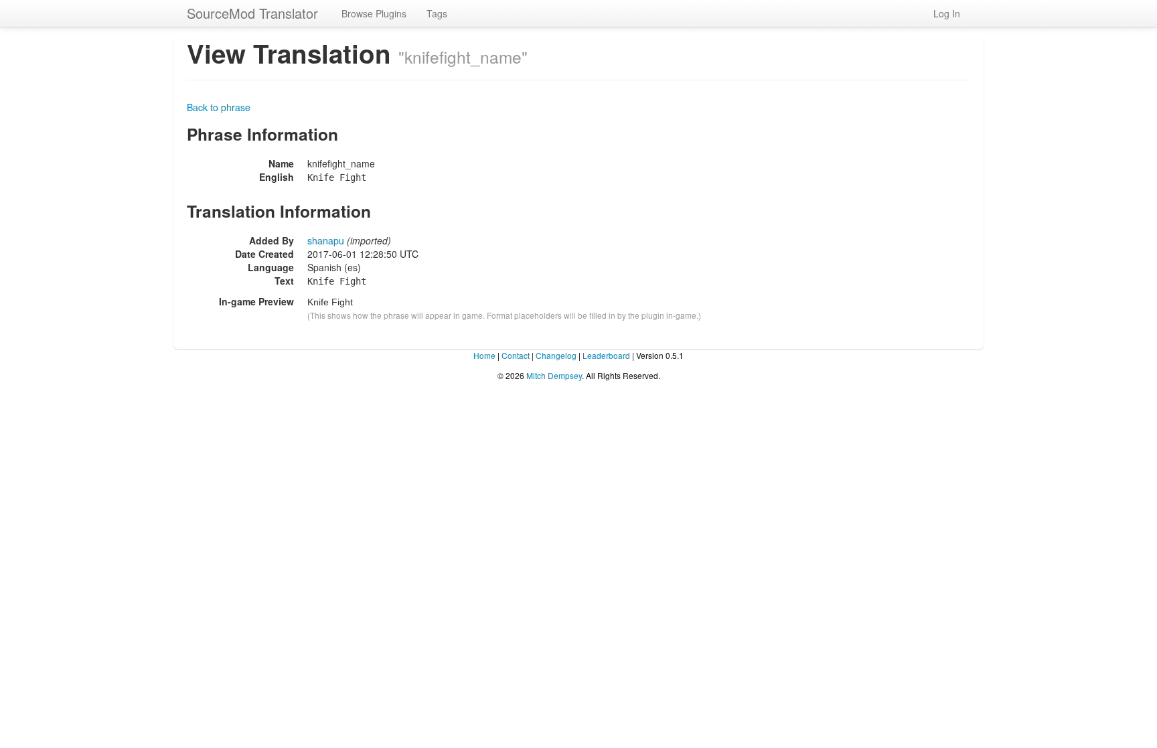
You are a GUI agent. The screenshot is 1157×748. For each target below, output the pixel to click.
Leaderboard (606, 355)
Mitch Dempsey (554, 375)
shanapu (325, 240)
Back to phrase (218, 107)
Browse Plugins (373, 13)
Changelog (556, 355)
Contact (516, 355)
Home (484, 355)
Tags (437, 13)
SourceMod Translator (252, 13)
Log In (946, 13)
